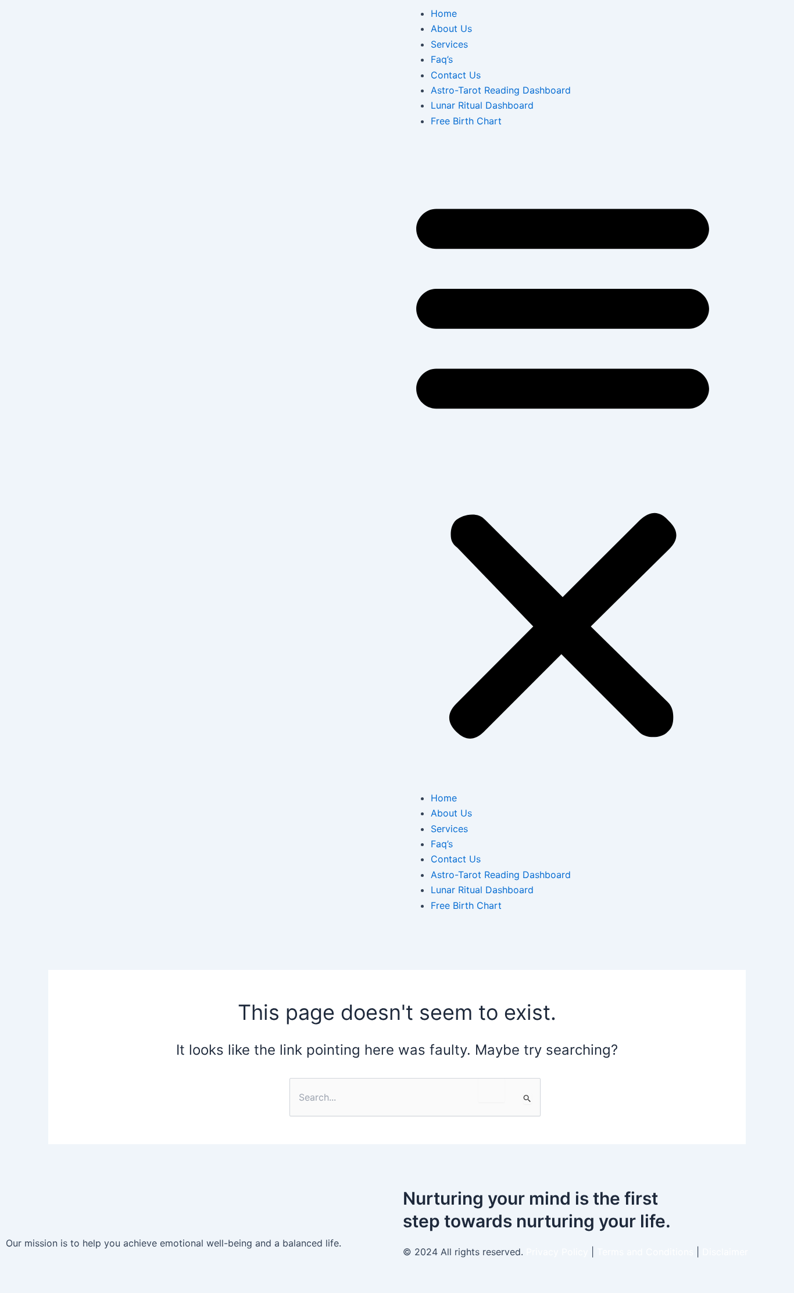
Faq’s (442, 59)
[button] (563, 466)
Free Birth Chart (466, 121)
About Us (451, 28)
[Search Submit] (527, 1098)
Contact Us (456, 75)
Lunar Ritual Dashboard (482, 105)
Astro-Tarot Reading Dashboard (501, 90)
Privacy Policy (557, 1252)
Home (444, 13)
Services (449, 44)
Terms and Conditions (646, 1252)
